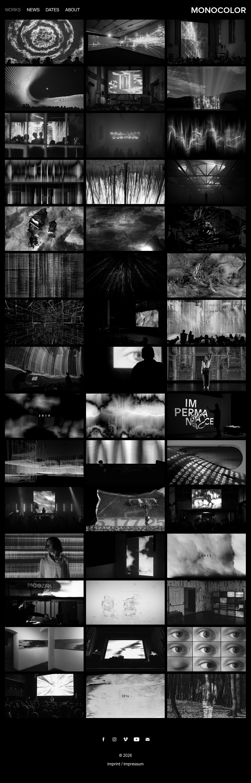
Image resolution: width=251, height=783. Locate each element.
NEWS (33, 10)
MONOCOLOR (218, 10)
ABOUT (72, 10)
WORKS (13, 10)
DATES (52, 10)
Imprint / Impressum (125, 764)
